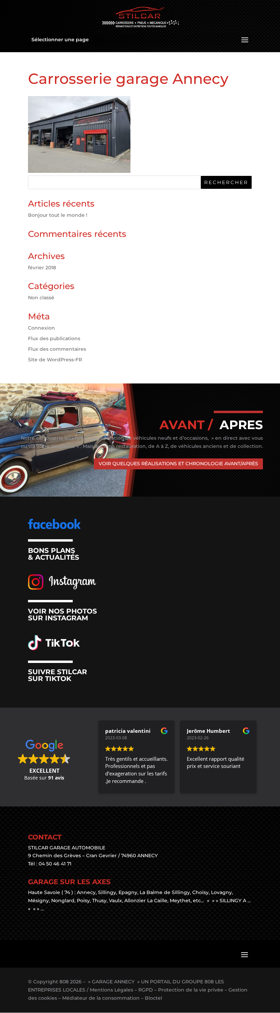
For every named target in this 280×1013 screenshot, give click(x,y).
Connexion (41, 328)
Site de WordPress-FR (55, 360)
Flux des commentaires (57, 349)
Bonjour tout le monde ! (57, 215)
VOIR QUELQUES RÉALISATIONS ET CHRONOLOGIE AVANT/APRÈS (178, 463)
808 (64, 982)
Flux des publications (54, 338)
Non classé (41, 297)
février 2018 (42, 267)
